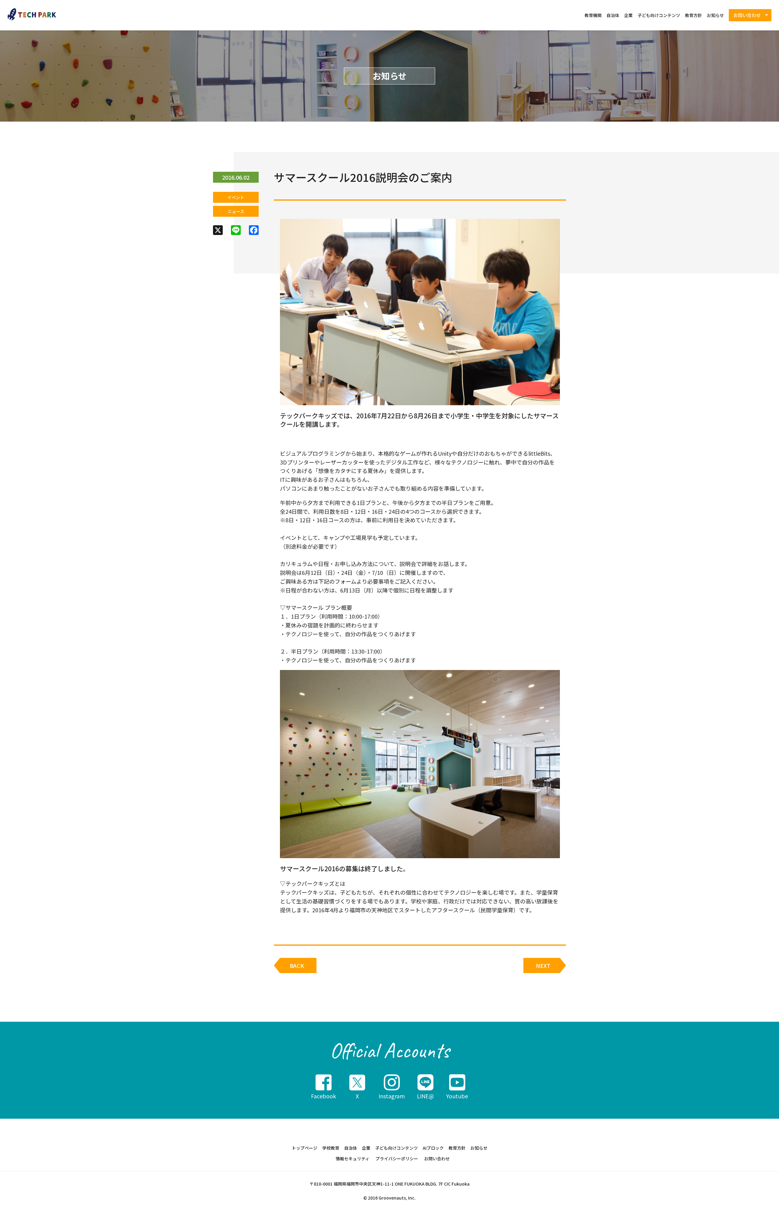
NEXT (543, 965)
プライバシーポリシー (397, 1158)
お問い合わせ (437, 1158)
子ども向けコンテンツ (659, 15)
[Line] (236, 230)
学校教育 (330, 1148)
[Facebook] (254, 230)
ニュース (236, 211)
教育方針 (693, 15)
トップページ (304, 1148)
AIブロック (433, 1148)
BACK (297, 965)
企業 (628, 15)
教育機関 (593, 15)
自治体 (612, 15)
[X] (218, 230)
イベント (235, 197)
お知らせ (715, 15)
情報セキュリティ (352, 1158)
